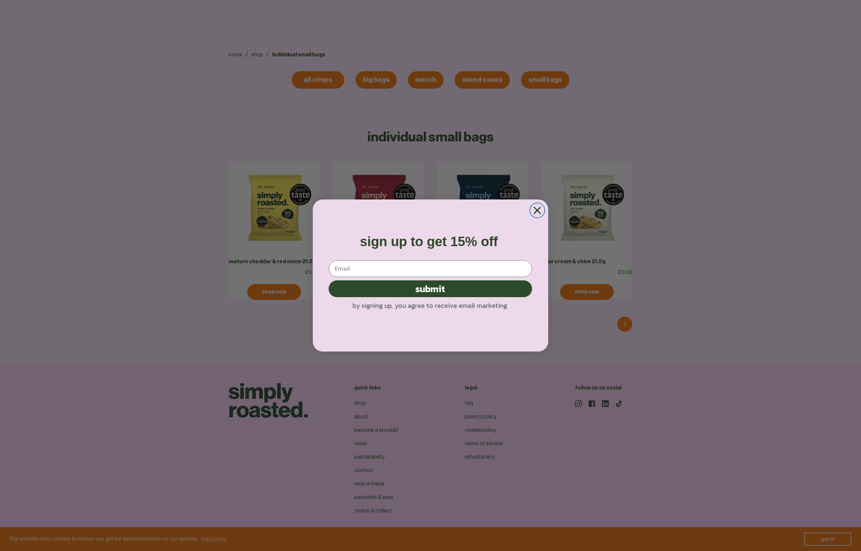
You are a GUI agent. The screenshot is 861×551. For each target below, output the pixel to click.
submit (430, 289)
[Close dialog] (537, 210)
